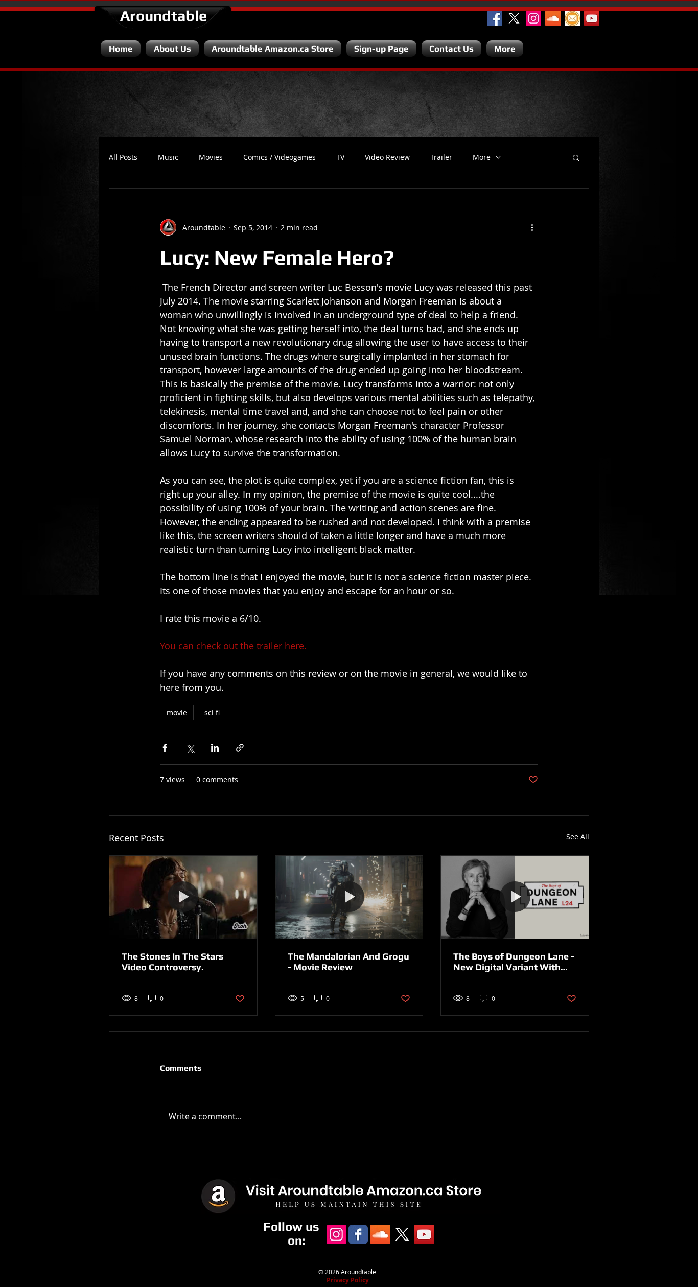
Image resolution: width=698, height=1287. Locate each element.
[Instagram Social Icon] (533, 18)
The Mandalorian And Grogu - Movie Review (348, 961)
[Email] (572, 18)
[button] (576, 157)
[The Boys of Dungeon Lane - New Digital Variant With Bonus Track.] (515, 897)
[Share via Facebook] (165, 748)
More (482, 157)
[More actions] (532, 227)
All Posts (123, 157)
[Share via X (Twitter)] (190, 748)
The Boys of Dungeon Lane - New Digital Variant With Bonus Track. (513, 961)
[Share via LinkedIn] (215, 748)
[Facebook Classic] (358, 1234)
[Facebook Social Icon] (494, 18)
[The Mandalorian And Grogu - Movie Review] (349, 897)
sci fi (212, 712)
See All (577, 836)
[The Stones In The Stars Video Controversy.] (183, 897)
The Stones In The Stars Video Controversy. (172, 961)
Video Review (387, 157)
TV (340, 157)
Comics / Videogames (279, 157)
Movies (211, 157)
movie (177, 712)
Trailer (441, 157)
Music (168, 157)
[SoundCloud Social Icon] (553, 18)
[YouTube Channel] (591, 18)
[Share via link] (240, 748)
